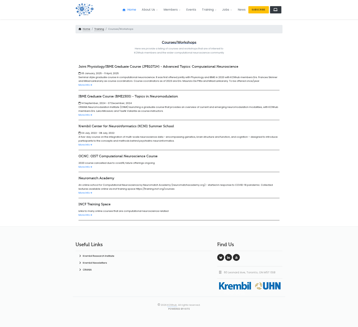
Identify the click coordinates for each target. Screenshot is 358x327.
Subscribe (258, 9)
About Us (148, 9)
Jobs (225, 9)
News (242, 9)
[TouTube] (236, 257)
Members (171, 9)
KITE (187, 309)
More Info (84, 85)
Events (191, 9)
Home (131, 9)
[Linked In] (228, 257)
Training (208, 9)
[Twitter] (220, 257)
